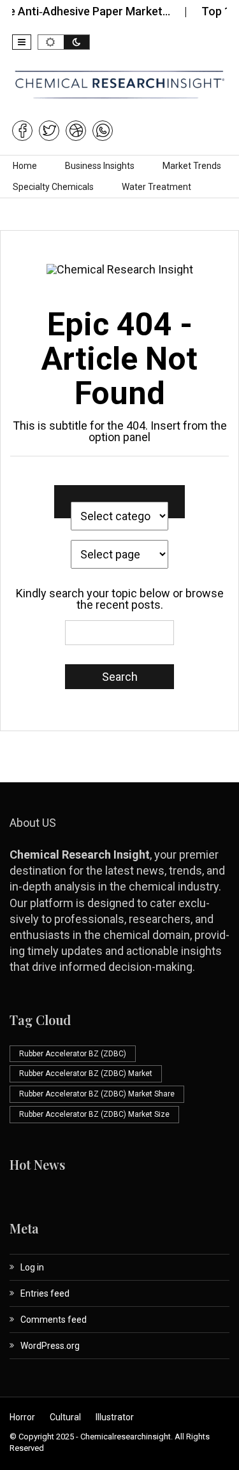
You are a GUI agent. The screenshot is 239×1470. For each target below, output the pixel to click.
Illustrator (115, 1417)
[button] (21, 42)
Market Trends (192, 166)
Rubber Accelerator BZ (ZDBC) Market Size (94, 1114)
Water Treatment (156, 187)
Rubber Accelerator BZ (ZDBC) (72, 1053)
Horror (22, 1417)
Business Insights (99, 166)
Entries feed (44, 1293)
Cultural (65, 1417)
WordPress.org (50, 1346)
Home (25, 166)
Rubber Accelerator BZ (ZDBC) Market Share (97, 1093)
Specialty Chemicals (53, 187)
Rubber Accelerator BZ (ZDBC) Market (85, 1073)
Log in (32, 1267)
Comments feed (53, 1319)
